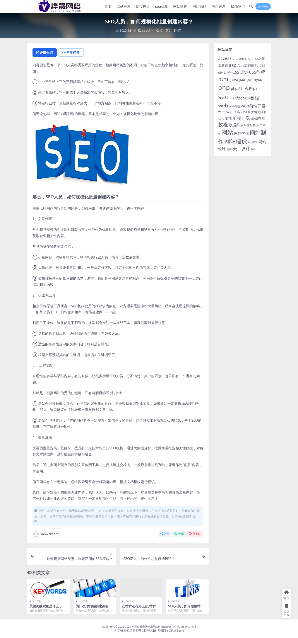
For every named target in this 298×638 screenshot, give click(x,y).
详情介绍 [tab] (46, 52)
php (224, 87)
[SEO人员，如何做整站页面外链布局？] (187, 588)
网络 (229, 149)
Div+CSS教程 (252, 72)
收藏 (181, 533)
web (223, 105)
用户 (259, 125)
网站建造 (253, 142)
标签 (253, 125)
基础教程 (258, 118)
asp (232, 65)
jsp (249, 80)
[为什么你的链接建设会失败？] (95, 588)
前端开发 (241, 118)
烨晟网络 (163, 630)
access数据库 (240, 59)
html (223, 78)
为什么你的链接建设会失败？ (94, 608)
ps (255, 88)
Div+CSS (231, 72)
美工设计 (241, 148)
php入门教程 (241, 88)
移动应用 (238, 6)
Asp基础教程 (248, 65)
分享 (166, 533)
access (225, 58)
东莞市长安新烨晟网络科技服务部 (151, 626)
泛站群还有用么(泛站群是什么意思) (140, 608)
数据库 (234, 124)
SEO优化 (236, 98)
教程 (223, 124)
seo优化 (161, 6)
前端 (228, 118)
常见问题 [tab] (73, 52)
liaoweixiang (49, 534)
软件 (253, 149)
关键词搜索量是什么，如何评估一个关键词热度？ (47, 608)
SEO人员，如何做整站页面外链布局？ (186, 608)
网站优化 (241, 133)
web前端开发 (253, 106)
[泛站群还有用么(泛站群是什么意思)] (141, 588)
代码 (236, 112)
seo (223, 96)
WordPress (225, 112)
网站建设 (180, 6)
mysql (258, 79)
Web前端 (234, 106)
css (262, 65)
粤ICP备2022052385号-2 (129, 630)
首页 (107, 6)
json (243, 79)
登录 (265, 6)
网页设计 (143, 6)
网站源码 (199, 6)
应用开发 (219, 6)
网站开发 (124, 6)
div (220, 72)
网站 (227, 132)
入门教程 (245, 112)
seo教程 (251, 97)
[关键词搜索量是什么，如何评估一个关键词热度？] (48, 588)
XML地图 (150, 630)
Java (234, 79)
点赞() (196, 533)
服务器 (245, 125)
